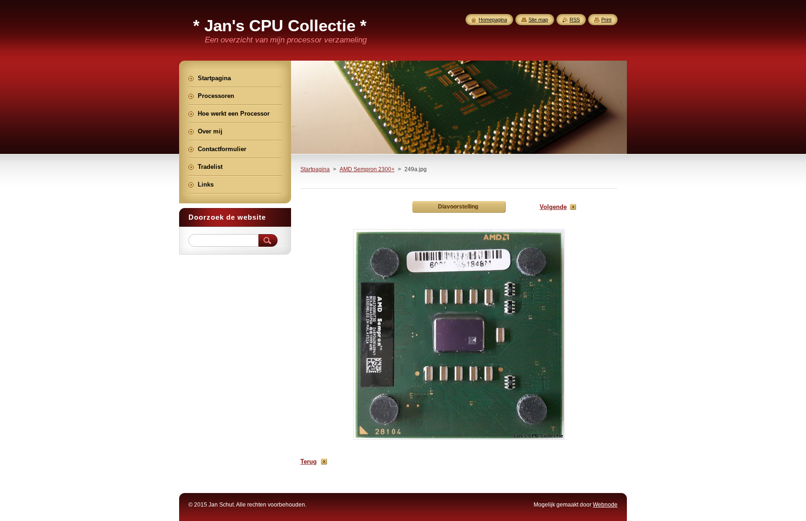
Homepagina (493, 19)
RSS (575, 19)
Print (606, 19)
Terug (308, 461)
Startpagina (315, 169)
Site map (538, 19)
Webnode (605, 504)
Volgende (553, 206)
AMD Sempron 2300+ (367, 169)
